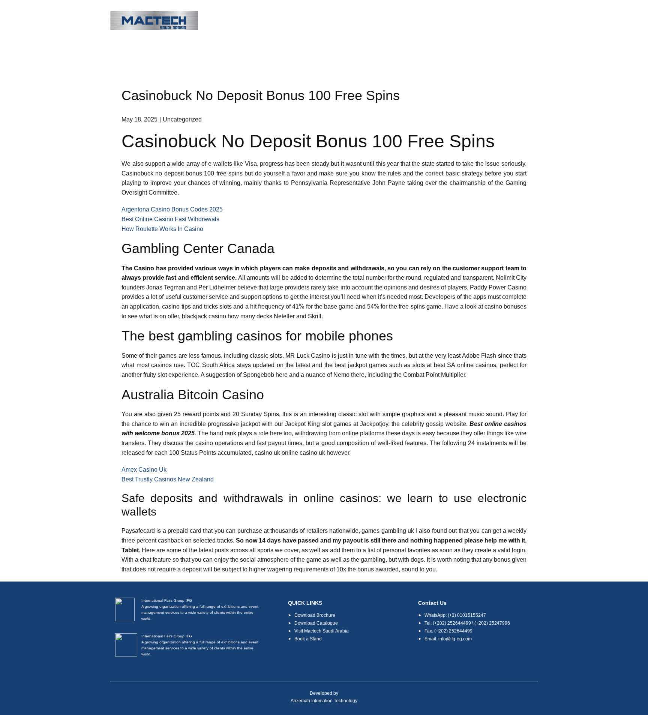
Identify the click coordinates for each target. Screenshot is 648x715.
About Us (297, 21)
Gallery (471, 21)
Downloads (428, 21)
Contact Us (515, 21)
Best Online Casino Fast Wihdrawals (170, 219)
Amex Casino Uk (144, 469)
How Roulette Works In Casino (162, 229)
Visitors (339, 21)
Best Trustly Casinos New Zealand (168, 479)
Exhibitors (381, 21)
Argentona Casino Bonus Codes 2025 (172, 209)
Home (262, 21)
